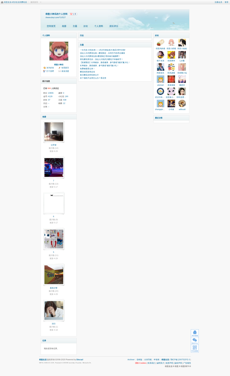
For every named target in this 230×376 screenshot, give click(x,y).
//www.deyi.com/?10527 (56, 17)
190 (66, 96)
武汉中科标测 (160, 97)
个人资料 (98, 26)
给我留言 (65, 68)
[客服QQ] (195, 333)
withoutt (182, 109)
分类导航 (148, 360)
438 (64, 100)
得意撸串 (171, 61)
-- (48, 103)
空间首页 (51, 26)
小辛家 (171, 109)
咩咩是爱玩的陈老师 (185, 97)
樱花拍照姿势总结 (87, 72)
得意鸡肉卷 (160, 48)
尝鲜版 (139, 360)
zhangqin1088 (161, 109)
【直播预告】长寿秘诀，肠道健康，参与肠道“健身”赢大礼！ (105, 62)
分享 (74, 14)
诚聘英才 (160, 363)
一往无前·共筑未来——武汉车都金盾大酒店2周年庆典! (102, 50)
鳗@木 (182, 85)
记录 (44, 340)
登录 (226, 2)
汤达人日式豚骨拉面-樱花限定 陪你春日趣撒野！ (100, 56)
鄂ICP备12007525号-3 (180, 360)
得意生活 (165, 360)
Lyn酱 (182, 61)
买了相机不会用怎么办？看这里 (93, 78)
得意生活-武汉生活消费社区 (15, 2)
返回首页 (34, 2)
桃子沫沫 (160, 61)
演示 (54, 324)
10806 (51, 93)
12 (64, 103)
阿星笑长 (160, 73)
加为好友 (50, 68)
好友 (86, 26)
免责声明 (169, 363)
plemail (160, 85)
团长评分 (114, 26)
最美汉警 (53, 288)
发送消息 (65, 71)
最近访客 (159, 118)
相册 (64, 26)
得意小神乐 (59, 65)
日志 (82, 35)
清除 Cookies (140, 363)
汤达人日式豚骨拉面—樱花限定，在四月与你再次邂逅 (102, 53)
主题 (75, 26)
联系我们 (151, 363)
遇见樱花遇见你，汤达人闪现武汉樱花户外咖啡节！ (101, 59)
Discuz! (80, 360)
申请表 (156, 360)
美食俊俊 (171, 85)
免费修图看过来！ (87, 69)
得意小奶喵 (171, 48)
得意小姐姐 (182, 48)
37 (49, 100)
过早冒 (53, 145)
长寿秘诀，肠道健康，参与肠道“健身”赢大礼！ (99, 65)
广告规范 (187, 363)
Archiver (131, 360)
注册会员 (218, 2)
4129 (50, 96)
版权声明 (178, 363)
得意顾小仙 (182, 73)
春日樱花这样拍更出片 (89, 75)
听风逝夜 (171, 73)
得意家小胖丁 (171, 97)
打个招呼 (50, 71)
